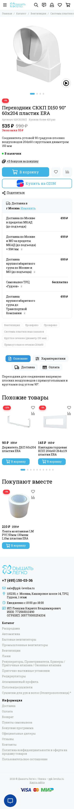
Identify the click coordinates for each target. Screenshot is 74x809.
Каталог (21, 13)
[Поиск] (36, 5)
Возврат (8, 717)
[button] (32, 94)
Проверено (31, 325)
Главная (7, 13)
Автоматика (11, 634)
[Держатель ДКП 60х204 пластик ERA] (19, 422)
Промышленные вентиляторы (25, 645)
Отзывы (8, 739)
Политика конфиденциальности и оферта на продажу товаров (34, 751)
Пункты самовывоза (17, 722)
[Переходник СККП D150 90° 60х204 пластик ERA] (37, 54)
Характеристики (53, 358)
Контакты (9, 744)
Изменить (28, 208)
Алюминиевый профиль (20, 682)
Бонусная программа (17, 728)
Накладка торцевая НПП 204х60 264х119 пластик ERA (52, 451)
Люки (6, 656)
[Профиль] (52, 5)
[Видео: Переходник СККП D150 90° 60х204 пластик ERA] (66, 83)
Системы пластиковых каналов (24, 331)
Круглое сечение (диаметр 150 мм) (25, 338)
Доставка (28, 367)
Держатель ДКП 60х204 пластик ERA (19, 449)
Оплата (54, 367)
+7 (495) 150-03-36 (17, 580)
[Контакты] (44, 5)
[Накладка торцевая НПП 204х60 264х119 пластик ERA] (55, 422)
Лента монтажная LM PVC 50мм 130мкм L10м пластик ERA (18, 535)
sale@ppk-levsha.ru (21, 588)
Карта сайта (37, 782)
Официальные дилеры (19, 733)
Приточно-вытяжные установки (26, 671)
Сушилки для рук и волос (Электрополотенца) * (36, 693)
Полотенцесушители (17, 687)
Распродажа (11, 628)
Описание (20, 358)
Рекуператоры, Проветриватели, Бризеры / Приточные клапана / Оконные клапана (33, 663)
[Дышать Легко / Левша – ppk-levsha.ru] (18, 5)
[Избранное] (56, 172)
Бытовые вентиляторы (19, 639)
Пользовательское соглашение (25, 759)
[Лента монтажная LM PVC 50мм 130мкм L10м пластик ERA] (19, 506)
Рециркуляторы (14, 676)
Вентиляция (38, 13)
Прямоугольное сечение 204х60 (23, 344)
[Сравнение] (67, 172)
